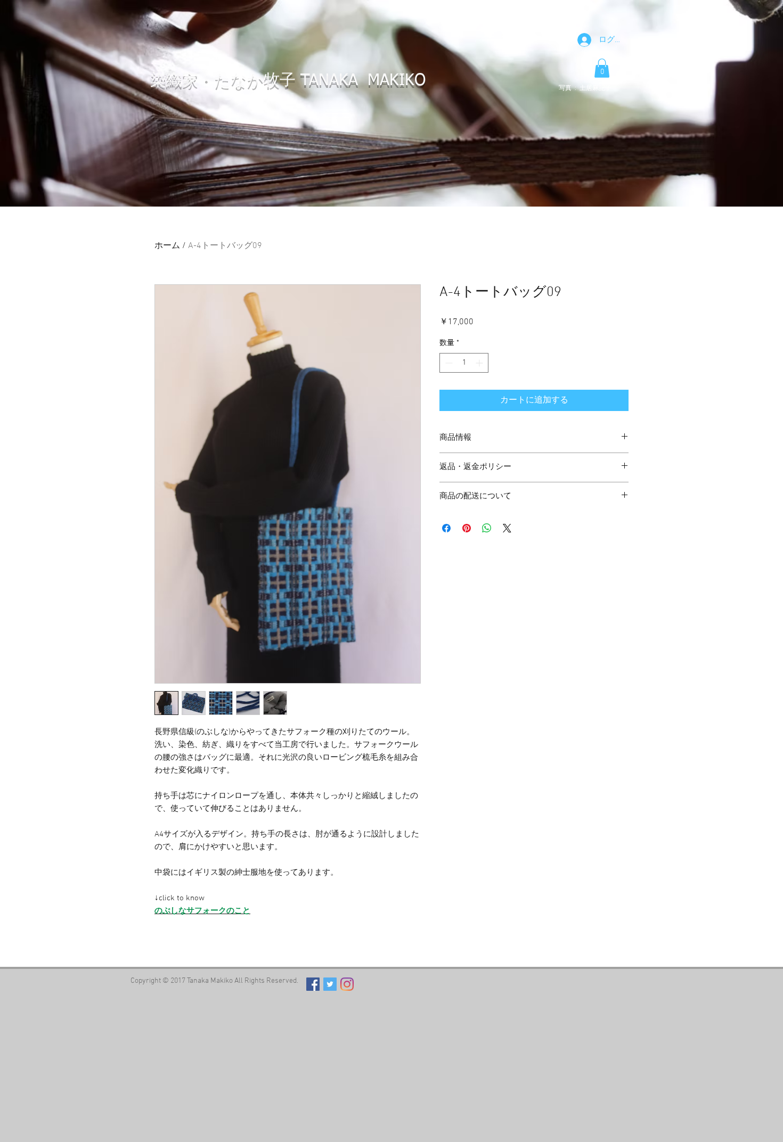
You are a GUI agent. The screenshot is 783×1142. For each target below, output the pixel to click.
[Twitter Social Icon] (330, 984)
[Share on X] (507, 528)
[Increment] (480, 363)
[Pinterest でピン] (466, 528)
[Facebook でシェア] (446, 528)
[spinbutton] (464, 363)
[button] (602, 68)
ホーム (167, 246)
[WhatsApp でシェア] (486, 528)
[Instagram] (347, 984)
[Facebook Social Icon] (313, 984)
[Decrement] (447, 363)
